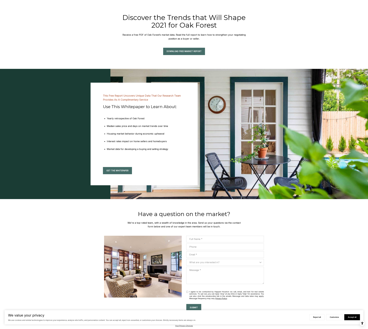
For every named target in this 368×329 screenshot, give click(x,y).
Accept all (352, 317)
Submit (194, 307)
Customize (334, 317)
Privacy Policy (221, 298)
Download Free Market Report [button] (184, 51)
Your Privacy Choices (184, 326)
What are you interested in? (204, 262)
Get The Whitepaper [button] (117, 170)
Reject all (317, 317)
